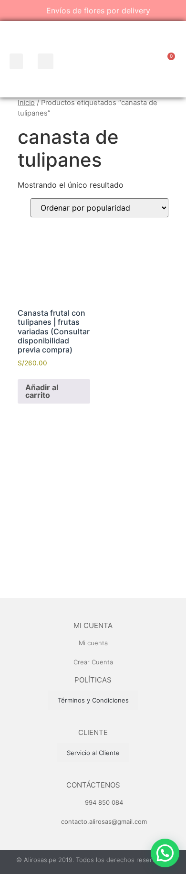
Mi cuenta (93, 625)
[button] (16, 61)
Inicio (26, 102)
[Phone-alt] (142, 62)
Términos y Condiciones (93, 700)
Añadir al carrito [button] (41, 391)
